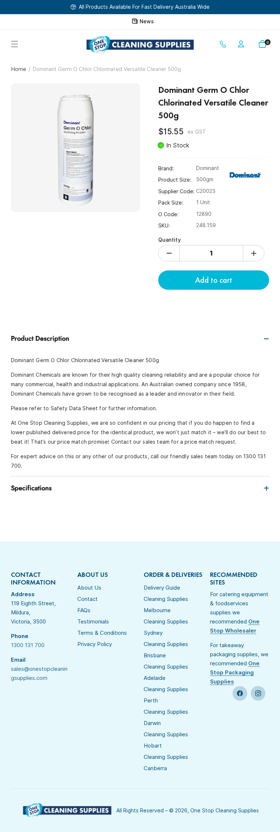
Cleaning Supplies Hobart (166, 740)
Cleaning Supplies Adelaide (166, 672)
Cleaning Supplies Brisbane (166, 650)
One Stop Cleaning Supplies (224, 810)
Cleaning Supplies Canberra (166, 762)
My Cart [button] (268, 42)
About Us (89, 587)
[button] (15, 44)
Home (18, 69)
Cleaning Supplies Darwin (166, 717)
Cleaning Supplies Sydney (166, 627)
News (147, 21)
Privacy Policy (94, 644)
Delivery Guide (162, 587)
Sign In (242, 44)
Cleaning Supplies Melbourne (166, 604)
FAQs (83, 610)
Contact (87, 598)
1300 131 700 (224, 44)
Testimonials (93, 621)
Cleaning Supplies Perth (166, 695)
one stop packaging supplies (235, 672)
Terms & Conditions (102, 632)
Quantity (169, 240)
